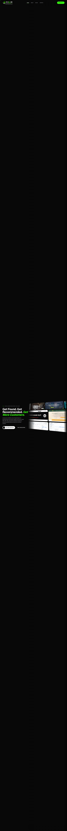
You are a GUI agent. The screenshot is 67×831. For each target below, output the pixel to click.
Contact (41, 2)
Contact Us (60, 2)
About (32, 2)
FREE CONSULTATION (21, 427)
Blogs (36, 2)
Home (28, 2)
